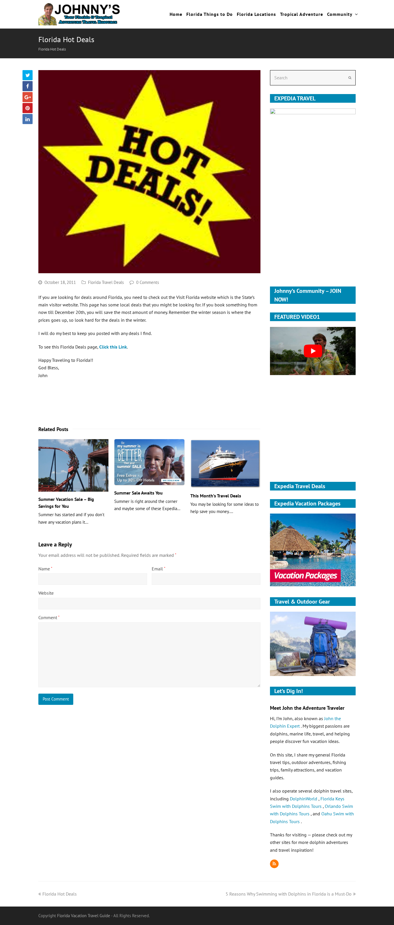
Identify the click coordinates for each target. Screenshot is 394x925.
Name (45, 569)
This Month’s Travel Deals (215, 496)
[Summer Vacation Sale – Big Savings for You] (73, 465)
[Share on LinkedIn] (27, 119)
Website (46, 593)
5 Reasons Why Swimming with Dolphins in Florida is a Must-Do (289, 894)
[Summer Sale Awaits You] (149, 462)
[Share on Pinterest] (27, 108)
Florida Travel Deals (106, 282)
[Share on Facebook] (27, 86)
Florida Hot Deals (59, 894)
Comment (48, 617)
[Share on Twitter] (27, 75)
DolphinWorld (304, 799)
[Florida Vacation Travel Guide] (79, 13)
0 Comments (147, 282)
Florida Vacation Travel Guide (83, 915)
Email (158, 569)
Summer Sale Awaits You (138, 493)
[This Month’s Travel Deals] (225, 463)
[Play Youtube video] (313, 351)
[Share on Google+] (27, 97)
